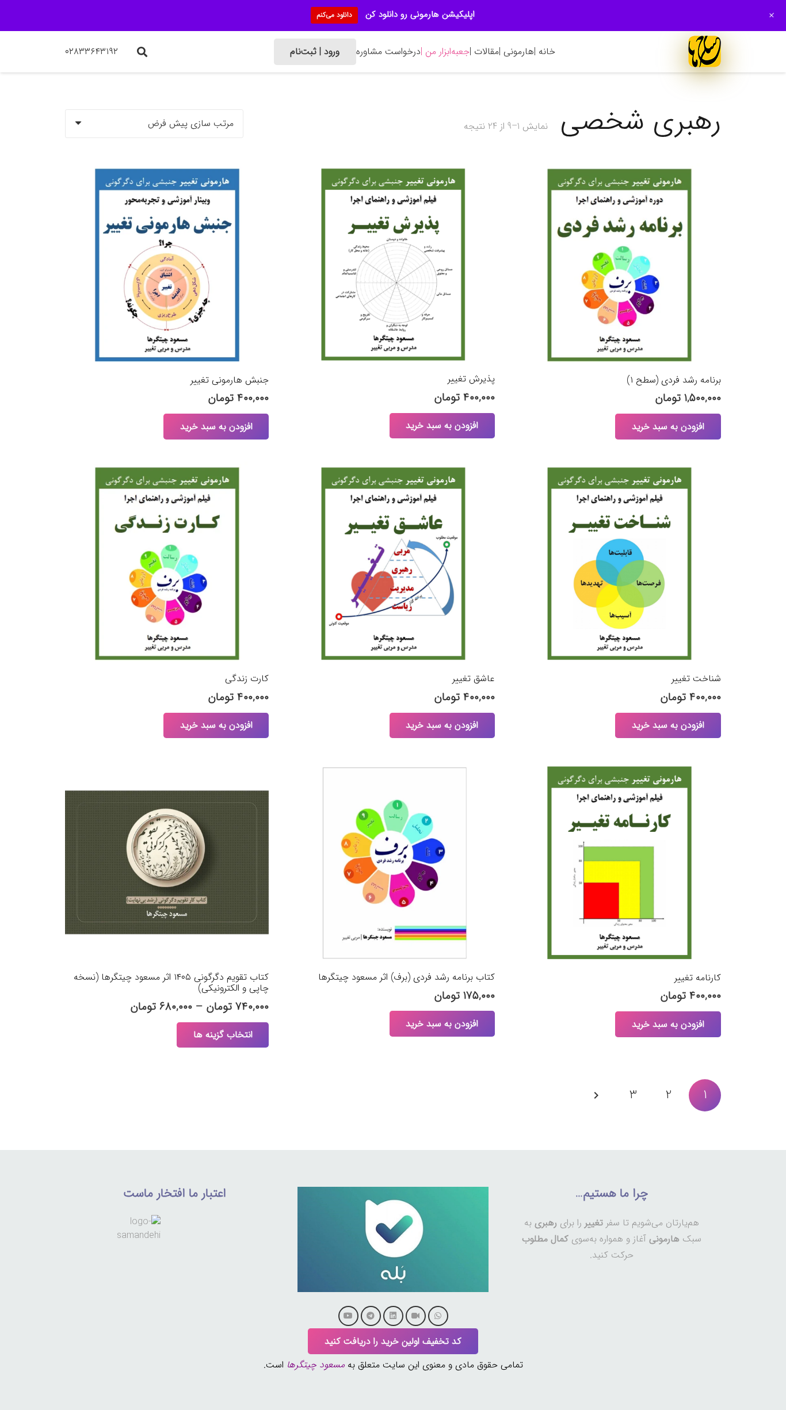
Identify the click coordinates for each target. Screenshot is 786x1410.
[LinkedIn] (393, 1316)
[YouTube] (348, 1316)
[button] (142, 51)
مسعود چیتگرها (316, 1365)
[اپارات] (416, 1316)
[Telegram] (371, 1316)
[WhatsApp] (438, 1316)
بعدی (597, 1095)
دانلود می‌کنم (334, 14)
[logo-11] (704, 51)
